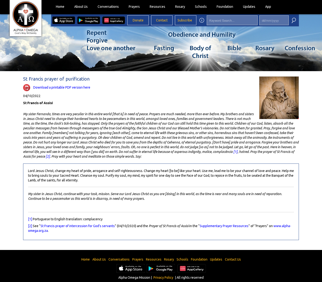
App (268, 6)
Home (60, 6)
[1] (235, 152)
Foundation (225, 6)
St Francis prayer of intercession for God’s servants (78, 226)
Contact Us (233, 259)
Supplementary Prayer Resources (224, 226)
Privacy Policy (163, 277)
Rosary (180, 6)
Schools (201, 6)
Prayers (134, 6)
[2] (48, 156)
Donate (138, 20)
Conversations (108, 6)
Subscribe (185, 20)
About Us (81, 6)
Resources (157, 6)
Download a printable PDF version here (61, 87)
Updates (249, 6)
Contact (162, 20)
